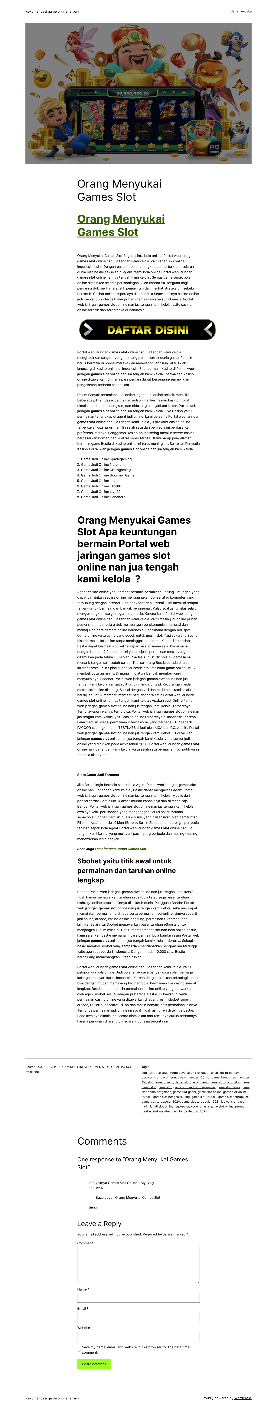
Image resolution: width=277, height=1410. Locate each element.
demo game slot (212, 1082)
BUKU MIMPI (66, 1067)
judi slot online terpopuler (171, 1106)
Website (83, 1328)
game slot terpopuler (233, 1097)
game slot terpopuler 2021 (200, 1101)
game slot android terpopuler (194, 1087)
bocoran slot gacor (155, 1077)
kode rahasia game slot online (212, 1106)
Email (82, 1308)
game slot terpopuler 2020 (161, 1101)
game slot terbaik (204, 1097)
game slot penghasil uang (171, 1097)
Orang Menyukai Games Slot (121, 225)
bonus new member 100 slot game (195, 1077)
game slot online (209, 1092)
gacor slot (232, 1082)
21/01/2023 (97, 1188)
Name (83, 1289)
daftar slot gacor (187, 1082)
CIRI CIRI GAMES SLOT (93, 1067)
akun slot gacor (198, 1073)
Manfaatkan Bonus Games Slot (121, 849)
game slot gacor (184, 1092)
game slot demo (228, 1087)
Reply (93, 1207)
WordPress (243, 1398)
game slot (165, 1087)
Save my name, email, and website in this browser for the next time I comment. (136, 1350)
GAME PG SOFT (122, 1067)
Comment (86, 1243)
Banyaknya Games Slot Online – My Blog (121, 1183)
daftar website (241, 11)
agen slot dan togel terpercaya (164, 1073)
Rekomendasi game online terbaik (52, 11)
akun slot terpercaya (225, 1073)
